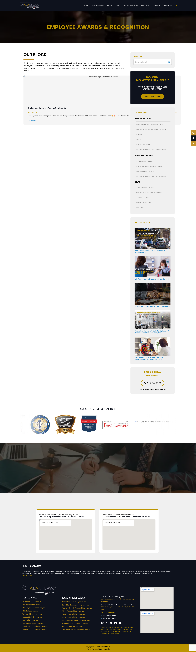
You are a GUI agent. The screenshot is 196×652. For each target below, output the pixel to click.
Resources (145, 5)
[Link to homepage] (29, 6)
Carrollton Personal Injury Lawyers (75, 605)
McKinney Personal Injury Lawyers (75, 623)
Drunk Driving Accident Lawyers (34, 626)
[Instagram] (106, 623)
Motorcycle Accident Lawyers (34, 608)
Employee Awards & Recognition (148, 193)
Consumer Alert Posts (145, 187)
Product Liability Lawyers (32, 617)
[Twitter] (111, 623)
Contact (156, 5)
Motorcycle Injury (143, 144)
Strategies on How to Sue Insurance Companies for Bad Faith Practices (149, 358)
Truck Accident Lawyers (31, 602)
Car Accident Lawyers (31, 605)
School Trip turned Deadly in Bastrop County (152, 306)
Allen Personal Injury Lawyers (73, 626)
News (118, 5)
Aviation (139, 134)
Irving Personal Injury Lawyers (73, 617)
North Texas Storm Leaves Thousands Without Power (150, 251)
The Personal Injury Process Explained (151, 149)
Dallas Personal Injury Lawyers (74, 602)
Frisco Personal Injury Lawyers (73, 611)
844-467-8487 (169, 5)
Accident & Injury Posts (145, 161)
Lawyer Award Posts (144, 203)
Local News (140, 208)
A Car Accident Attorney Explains (149, 124)
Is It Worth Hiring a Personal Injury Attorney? (152, 279)
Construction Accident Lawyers (34, 629)
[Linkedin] (115, 623)
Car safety (140, 139)
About (109, 5)
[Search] (169, 62)
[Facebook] (102, 623)
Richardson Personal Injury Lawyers (76, 620)
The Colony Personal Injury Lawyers (76, 629)
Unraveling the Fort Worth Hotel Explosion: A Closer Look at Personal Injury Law (152, 332)
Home (86, 5)
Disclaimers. (27, 575)
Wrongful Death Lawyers (32, 614)
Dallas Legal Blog (130, 5)
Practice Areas (98, 5)
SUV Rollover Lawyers (31, 611)
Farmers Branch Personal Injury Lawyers (77, 608)
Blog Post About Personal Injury (149, 166)
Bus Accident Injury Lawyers (33, 623)
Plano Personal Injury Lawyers (73, 614)
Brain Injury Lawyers (30, 620)
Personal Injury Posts (145, 171)
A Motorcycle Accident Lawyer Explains (152, 129)
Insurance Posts (142, 198)
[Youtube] (120, 623)
